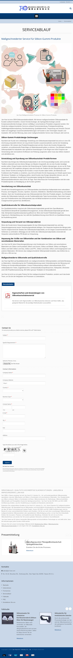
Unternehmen (7, 588)
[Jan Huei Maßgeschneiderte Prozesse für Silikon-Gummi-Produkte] (36, 78)
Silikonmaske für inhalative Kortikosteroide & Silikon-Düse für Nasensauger (26, 616)
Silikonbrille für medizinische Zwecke (63, 614)
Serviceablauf (67, 21)
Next (70, 535)
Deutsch (68, 2)
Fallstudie (6, 596)
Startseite (6, 585)
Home (59, 21)
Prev (66, 535)
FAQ (4, 599)
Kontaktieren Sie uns (38, 526)
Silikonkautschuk (53, 524)
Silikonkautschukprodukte (9, 526)
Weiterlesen (29, 550)
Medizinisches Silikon (41, 524)
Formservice (6, 591)
